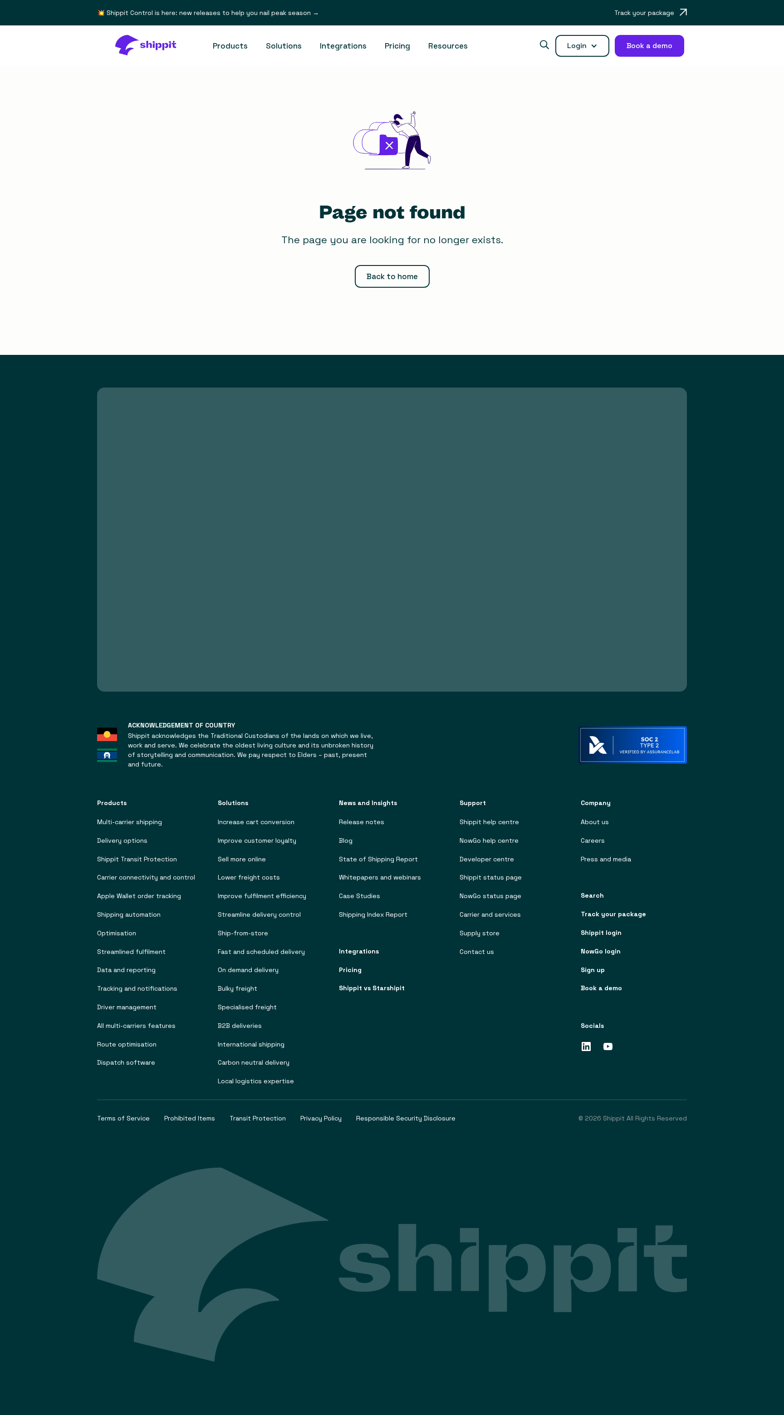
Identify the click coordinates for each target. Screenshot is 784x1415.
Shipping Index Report (373, 915)
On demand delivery (248, 970)
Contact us (477, 952)
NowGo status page (490, 896)
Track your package (613, 914)
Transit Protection (258, 1118)
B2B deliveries (240, 1026)
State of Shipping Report (378, 859)
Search (592, 895)
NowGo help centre (489, 841)
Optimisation (116, 933)
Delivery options (122, 841)
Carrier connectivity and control (146, 877)
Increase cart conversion (256, 822)
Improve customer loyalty (257, 841)
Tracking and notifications (137, 988)
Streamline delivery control (259, 915)
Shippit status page (491, 877)
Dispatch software (126, 1062)
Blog (346, 841)
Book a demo (601, 988)
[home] (150, 46)
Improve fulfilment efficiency (262, 896)
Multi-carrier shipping (129, 822)
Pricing (397, 46)
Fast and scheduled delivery (261, 952)
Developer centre (487, 859)
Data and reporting (126, 970)
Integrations (343, 46)
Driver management (127, 1007)
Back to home (392, 276)
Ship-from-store (243, 933)
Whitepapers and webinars (380, 877)
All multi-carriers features (136, 1026)
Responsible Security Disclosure (406, 1118)
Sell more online (242, 859)
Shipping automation (129, 915)
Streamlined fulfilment (131, 952)
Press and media (606, 859)
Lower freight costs (249, 877)
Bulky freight (237, 988)
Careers (593, 841)
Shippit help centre (489, 822)
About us (595, 822)
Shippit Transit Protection (137, 859)
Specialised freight (247, 1007)
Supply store (480, 933)
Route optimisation (127, 1044)
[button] (230, 46)
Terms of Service (123, 1118)
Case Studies (359, 896)
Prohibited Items (189, 1118)
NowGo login (601, 951)
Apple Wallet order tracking (139, 896)
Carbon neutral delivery (253, 1062)
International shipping (251, 1044)
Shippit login (601, 933)
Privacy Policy (321, 1118)
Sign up (593, 970)
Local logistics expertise (256, 1081)
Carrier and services (490, 915)
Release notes (361, 822)
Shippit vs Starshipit (372, 988)
